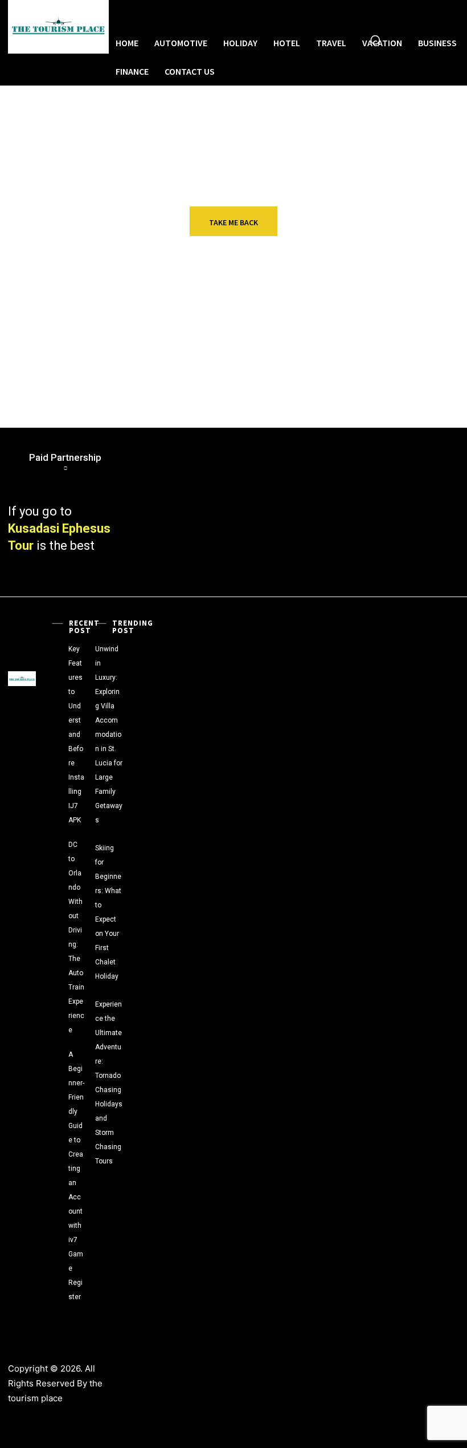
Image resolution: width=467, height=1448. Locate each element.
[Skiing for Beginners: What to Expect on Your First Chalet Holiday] (128, 839)
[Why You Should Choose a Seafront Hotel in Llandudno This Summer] (344, 380)
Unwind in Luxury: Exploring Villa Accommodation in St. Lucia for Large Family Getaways (108, 734)
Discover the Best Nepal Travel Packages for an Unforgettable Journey (97, 384)
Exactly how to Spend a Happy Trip (254, 380)
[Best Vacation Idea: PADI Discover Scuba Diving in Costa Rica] (344, 328)
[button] (375, 40)
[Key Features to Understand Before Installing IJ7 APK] (57, 640)
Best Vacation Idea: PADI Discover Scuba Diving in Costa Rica (413, 332)
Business (75, 312)
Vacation (233, 364)
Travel (386, 312)
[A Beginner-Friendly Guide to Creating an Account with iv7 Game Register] (57, 1045)
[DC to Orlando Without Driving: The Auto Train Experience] (57, 835)
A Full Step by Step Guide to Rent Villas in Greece (99, 328)
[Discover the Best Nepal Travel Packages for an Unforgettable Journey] (28, 380)
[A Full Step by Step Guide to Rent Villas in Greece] (28, 328)
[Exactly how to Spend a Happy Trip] (186, 380)
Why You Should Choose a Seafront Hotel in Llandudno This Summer (415, 384)
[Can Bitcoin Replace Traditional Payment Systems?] (186, 328)
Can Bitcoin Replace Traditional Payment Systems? (250, 332)
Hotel (384, 364)
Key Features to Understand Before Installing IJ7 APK (76, 734)
